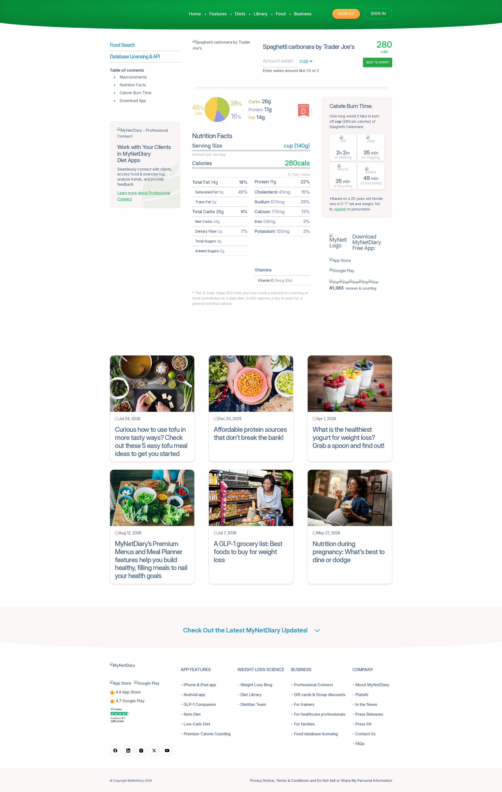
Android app (194, 694)
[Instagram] (141, 750)
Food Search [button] (122, 45)
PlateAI (361, 694)
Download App (133, 100)
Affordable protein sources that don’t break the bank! (250, 433)
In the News (366, 704)
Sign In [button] (378, 13)
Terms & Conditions (292, 780)
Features (218, 13)
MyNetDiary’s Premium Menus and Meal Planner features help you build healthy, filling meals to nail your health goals (151, 560)
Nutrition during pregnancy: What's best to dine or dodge (349, 552)
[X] (154, 750)
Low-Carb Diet (197, 724)
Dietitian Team (253, 704)
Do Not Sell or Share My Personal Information (354, 780)
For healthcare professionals (319, 714)
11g (260, 109)
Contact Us (365, 734)
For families (304, 724)
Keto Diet (192, 714)
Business (302, 13)
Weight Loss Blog (256, 684)
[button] (360, 260)
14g (256, 117)
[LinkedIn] (128, 750)
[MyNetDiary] (139, 12)
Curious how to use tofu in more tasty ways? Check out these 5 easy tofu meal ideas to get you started (151, 441)
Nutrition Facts (133, 85)
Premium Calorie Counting (207, 734)
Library (260, 13)
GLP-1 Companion (200, 704)
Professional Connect (313, 684)
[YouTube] (167, 750)
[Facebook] (115, 750)
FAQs (360, 743)
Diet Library (250, 694)
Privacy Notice (262, 780)
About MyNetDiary (372, 684)
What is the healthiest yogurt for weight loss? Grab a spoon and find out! (348, 437)
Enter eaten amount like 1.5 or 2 (291, 70)
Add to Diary (377, 62)
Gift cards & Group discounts (319, 694)
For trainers (304, 704)
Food (281, 13)
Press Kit (363, 724)
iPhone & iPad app (200, 684)
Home (195, 13)
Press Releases (369, 714)
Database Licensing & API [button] (135, 56)
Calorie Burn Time (135, 92)
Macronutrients (133, 77)
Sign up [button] (346, 13)
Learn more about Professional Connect (143, 196)
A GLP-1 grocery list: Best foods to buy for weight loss (248, 552)
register (340, 209)
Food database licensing (316, 734)
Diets (240, 13)
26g (259, 101)
